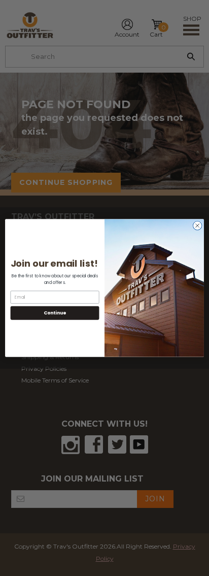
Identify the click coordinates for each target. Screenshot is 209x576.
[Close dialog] (197, 225)
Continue (55, 312)
